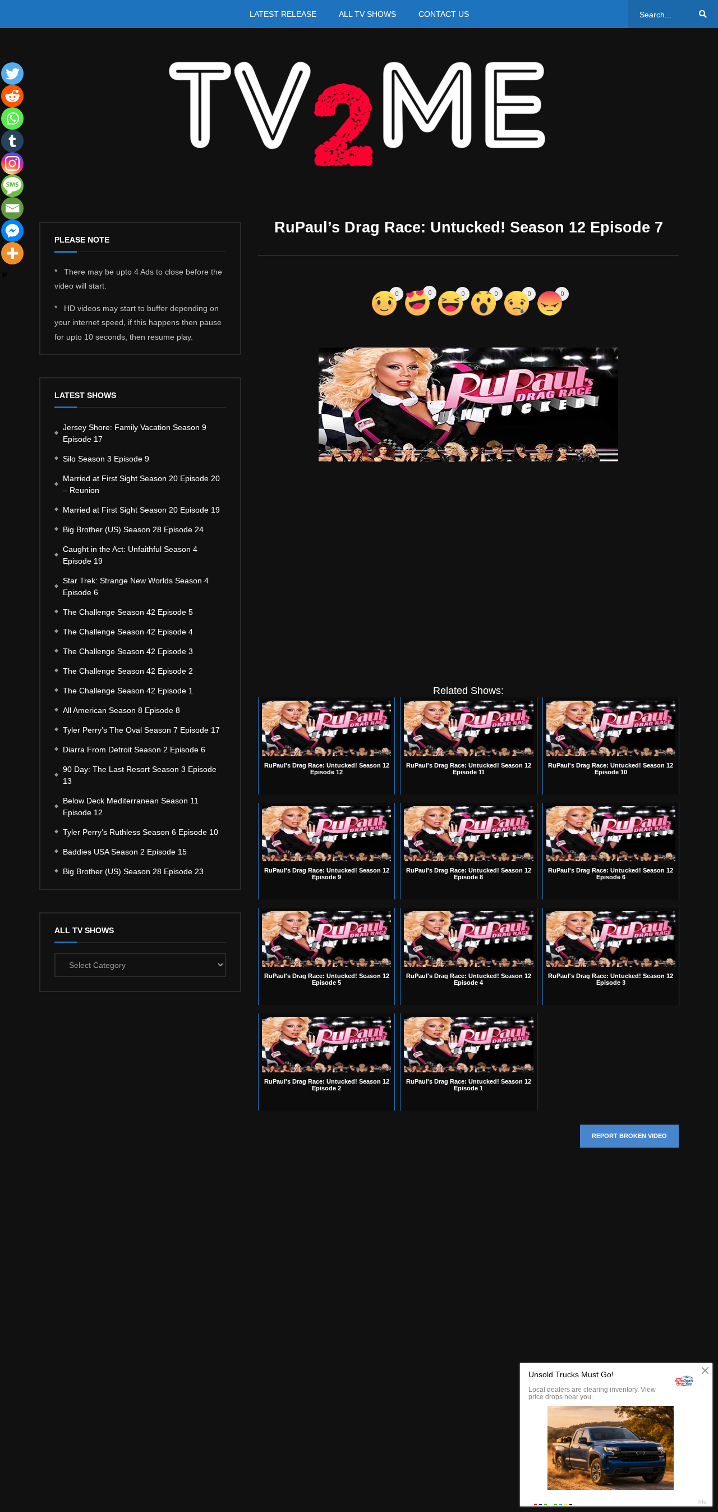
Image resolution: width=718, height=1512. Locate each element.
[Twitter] (12, 73)
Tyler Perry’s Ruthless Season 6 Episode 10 (140, 832)
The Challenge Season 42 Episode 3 (128, 651)
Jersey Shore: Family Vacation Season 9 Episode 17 (134, 433)
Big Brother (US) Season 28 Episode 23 (133, 871)
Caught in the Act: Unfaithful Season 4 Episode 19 (130, 555)
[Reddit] (12, 96)
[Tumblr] (12, 141)
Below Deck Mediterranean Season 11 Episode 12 (131, 806)
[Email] (12, 208)
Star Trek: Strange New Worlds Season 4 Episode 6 (136, 586)
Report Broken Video (629, 1135)
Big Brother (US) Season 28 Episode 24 (133, 529)
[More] (12, 253)
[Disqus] (468, 1324)
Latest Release (283, 14)
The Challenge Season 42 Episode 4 (128, 631)
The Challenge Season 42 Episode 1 (128, 690)
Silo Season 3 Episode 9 (106, 458)
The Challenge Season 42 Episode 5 (128, 611)
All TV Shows (367, 14)
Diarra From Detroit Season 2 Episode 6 (134, 749)
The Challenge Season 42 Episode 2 (128, 670)
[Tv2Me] (359, 113)
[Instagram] (12, 163)
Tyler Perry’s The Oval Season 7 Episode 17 (141, 729)
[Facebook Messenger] (12, 231)
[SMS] (12, 186)
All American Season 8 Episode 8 (121, 710)
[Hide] (4, 275)
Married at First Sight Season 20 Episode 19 (141, 509)
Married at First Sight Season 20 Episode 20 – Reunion (141, 484)
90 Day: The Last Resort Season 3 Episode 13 (140, 775)
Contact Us (443, 14)
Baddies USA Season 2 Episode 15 (125, 851)
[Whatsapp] (12, 118)
